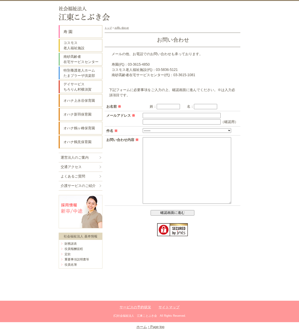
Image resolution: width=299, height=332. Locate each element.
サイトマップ (168, 307)
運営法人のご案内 (75, 157)
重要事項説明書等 (77, 259)
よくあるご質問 (73, 176)
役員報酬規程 (74, 248)
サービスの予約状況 (135, 307)
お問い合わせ (121, 27)
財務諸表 (71, 243)
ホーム (141, 327)
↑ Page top (156, 327)
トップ (108, 27)
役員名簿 (71, 264)
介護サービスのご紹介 (78, 186)
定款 (68, 254)
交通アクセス (71, 167)
